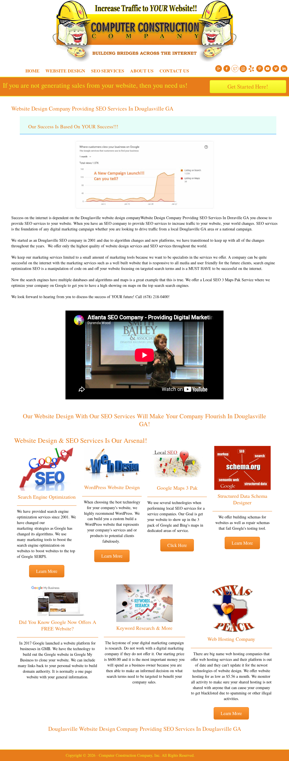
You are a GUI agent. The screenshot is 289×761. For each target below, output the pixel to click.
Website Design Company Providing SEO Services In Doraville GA (195, 217)
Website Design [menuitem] (65, 70)
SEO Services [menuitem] (107, 70)
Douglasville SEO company (60, 240)
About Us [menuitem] (142, 70)
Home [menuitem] (32, 70)
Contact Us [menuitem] (174, 70)
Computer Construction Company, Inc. (3, 14)
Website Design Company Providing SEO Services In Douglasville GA (92, 108)
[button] (46, 571)
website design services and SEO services (138, 245)
